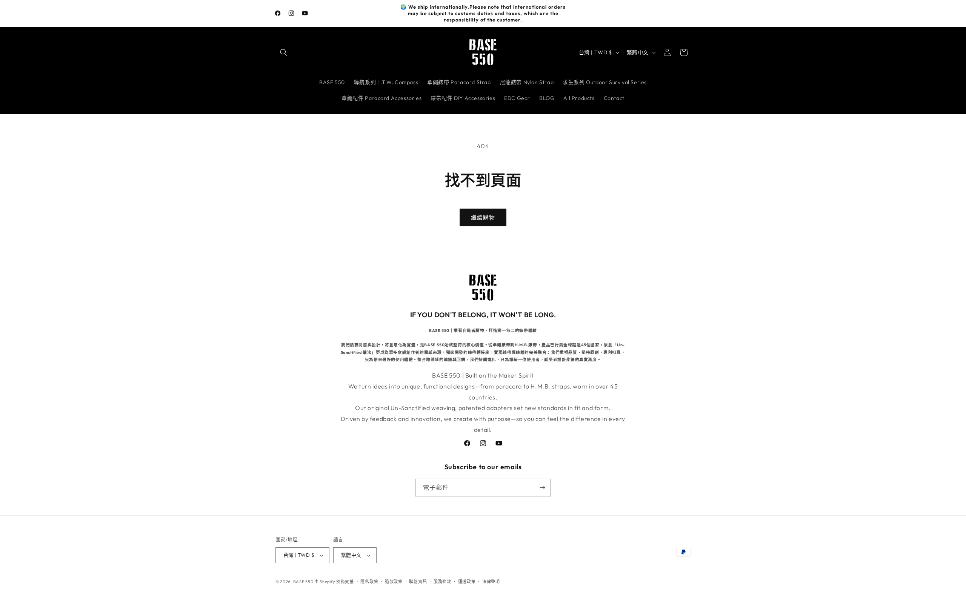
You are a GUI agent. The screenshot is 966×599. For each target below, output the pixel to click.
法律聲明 (491, 581)
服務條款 (442, 581)
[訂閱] (542, 487)
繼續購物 (483, 217)
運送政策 (467, 581)
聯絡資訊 (418, 581)
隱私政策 (369, 581)
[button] (283, 52)
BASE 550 (303, 581)
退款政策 (394, 581)
